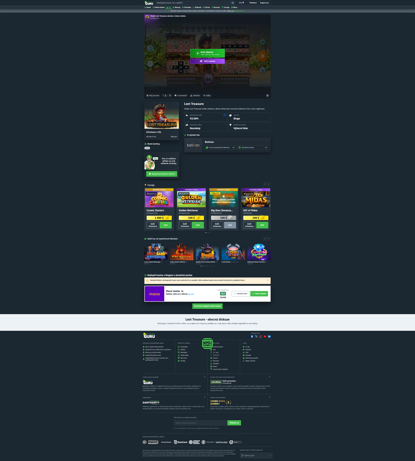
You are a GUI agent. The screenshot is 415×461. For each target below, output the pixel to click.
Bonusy (177, 7)
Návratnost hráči (196, 115)
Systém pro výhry (240, 125)
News (235, 7)
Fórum (207, 7)
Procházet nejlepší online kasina (207, 306)
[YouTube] (265, 336)
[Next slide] (269, 184)
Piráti (147, 148)
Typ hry (236, 115)
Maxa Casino (173, 291)
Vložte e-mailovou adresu (184, 421)
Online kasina (160, 7)
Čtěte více (230, 11)
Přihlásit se (234, 423)
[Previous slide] (265, 184)
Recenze (217, 7)
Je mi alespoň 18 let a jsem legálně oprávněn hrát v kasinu (198, 428)
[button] (207, 95)
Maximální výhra (196, 125)
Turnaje (226, 7)
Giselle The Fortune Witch (206, 263)
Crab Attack (230, 262)
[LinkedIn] (269, 336)
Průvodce (187, 7)
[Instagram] (260, 336)
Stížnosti (198, 7)
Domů (149, 7)
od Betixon (154, 18)
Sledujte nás (255, 333)
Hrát (166, 225)
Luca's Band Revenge (153, 263)
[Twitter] (256, 336)
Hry (169, 7)
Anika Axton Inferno (179, 263)
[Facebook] (252, 336)
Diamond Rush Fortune (257, 263)
